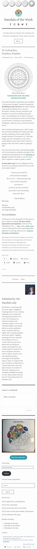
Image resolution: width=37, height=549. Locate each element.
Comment (29, 410)
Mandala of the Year (11, 528)
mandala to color (7, 247)
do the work (28, 240)
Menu (18, 41)
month (27, 226)
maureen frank (18, 247)
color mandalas (7, 240)
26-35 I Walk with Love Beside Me (13, 501)
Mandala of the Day (11, 523)
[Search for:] (18, 485)
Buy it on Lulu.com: (18, 457)
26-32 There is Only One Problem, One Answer (18, 511)
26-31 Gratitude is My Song (11, 514)
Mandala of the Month (12, 525)
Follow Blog (5, 463)
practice (26, 247)
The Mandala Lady (7, 57)
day (18, 226)
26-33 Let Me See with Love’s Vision (14, 508)
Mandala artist (22, 242)
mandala (5, 242)
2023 (25, 57)
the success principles (27, 250)
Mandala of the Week (18, 20)
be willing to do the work (10, 237)
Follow (6, 473)
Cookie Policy (6, 541)
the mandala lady (15, 250)
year (31, 226)
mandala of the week (24, 245)
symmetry (5, 250)
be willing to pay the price (25, 237)
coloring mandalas (18, 240)
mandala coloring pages (9, 245)
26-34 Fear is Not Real (9, 505)
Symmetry (30, 57)
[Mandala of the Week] (18, 3)
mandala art (12, 242)
